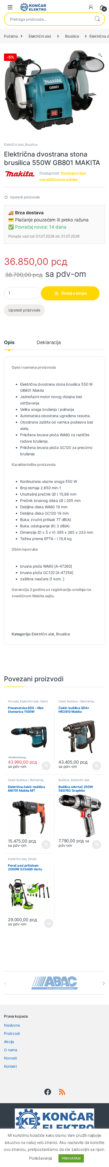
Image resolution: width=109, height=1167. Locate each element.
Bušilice (63, 780)
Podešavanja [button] (40, 1158)
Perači (32, 859)
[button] (100, 55)
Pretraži (97, 19)
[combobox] (47, 19)
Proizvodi (12, 1033)
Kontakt (10, 1066)
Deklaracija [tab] (49, 342)
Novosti (10, 1058)
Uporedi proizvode (25, 197)
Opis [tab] (9, 342)
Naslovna (12, 1025)
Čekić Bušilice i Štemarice (28, 703)
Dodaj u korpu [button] (46, 765)
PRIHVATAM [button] (71, 1158)
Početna (11, 36)
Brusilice (72, 36)
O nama (10, 1050)
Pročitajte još (45, 923)
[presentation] (104, 983)
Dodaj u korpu (74, 293)
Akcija (9, 1041)
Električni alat (40, 36)
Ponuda (13, 701)
